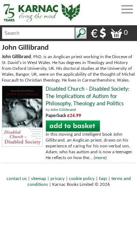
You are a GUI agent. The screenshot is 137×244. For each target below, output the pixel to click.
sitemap (38, 178)
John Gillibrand (63, 110)
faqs (103, 178)
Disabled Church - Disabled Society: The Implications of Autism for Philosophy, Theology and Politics (87, 96)
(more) (100, 157)
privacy (57, 178)
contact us (17, 178)
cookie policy (82, 178)
